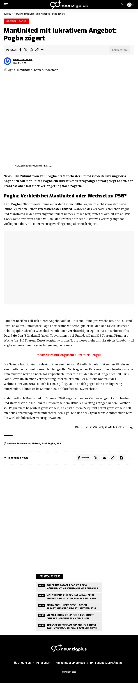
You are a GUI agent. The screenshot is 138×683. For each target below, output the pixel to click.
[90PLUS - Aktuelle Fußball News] (69, 4)
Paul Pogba (48, 443)
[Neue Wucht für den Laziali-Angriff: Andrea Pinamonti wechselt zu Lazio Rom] (69, 597)
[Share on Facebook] (20, 50)
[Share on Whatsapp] (31, 50)
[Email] (104, 457)
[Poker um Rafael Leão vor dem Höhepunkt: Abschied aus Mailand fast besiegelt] (69, 586)
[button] (7, 4)
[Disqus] (69, 516)
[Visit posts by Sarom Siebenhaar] (7, 61)
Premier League (16, 21)
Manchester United (28, 443)
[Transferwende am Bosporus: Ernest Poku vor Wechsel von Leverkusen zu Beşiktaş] (69, 626)
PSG (58, 443)
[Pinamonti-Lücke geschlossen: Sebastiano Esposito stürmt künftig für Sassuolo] (69, 606)
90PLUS (7, 13)
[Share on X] (25, 50)
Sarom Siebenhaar (22, 59)
